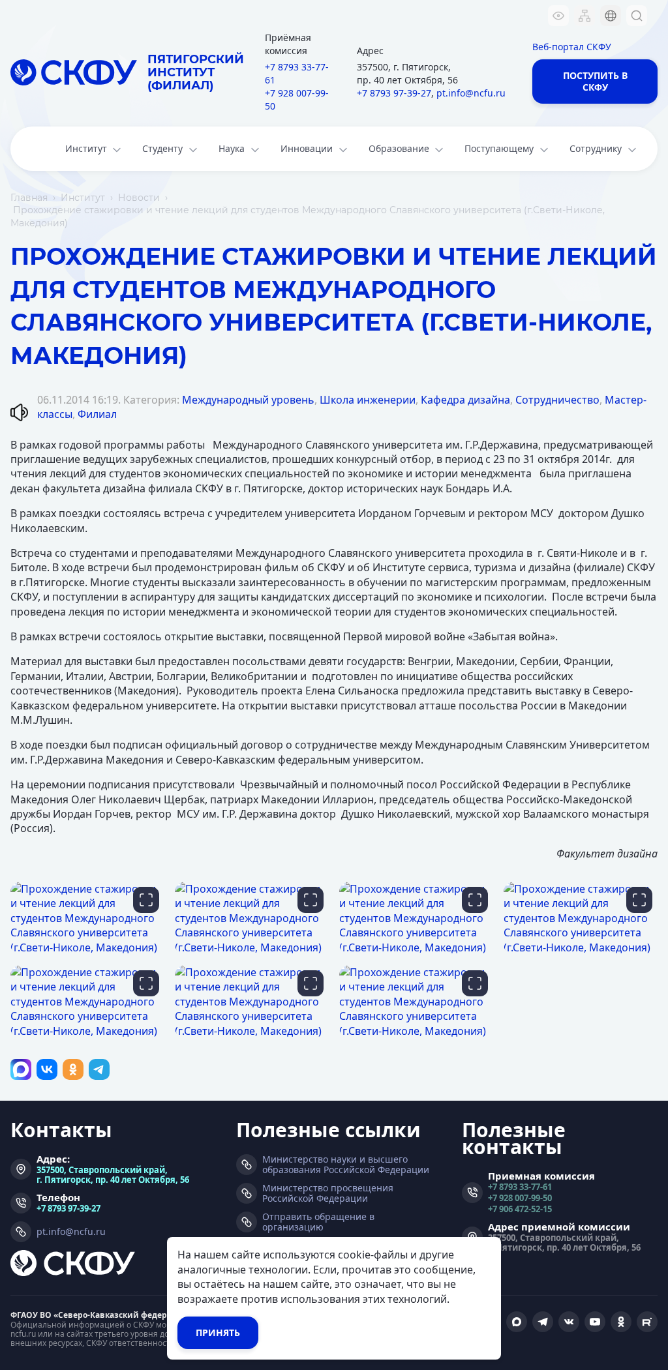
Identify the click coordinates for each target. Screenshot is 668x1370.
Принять (218, 1332)
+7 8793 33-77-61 (297, 73)
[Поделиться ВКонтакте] (47, 1069)
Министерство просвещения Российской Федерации (327, 1193)
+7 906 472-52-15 (520, 1208)
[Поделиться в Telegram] (99, 1069)
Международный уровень (248, 400)
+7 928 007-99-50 (297, 99)
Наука (232, 148)
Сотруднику (595, 148)
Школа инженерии (368, 400)
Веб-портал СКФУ (571, 46)
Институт (86, 148)
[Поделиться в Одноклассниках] (73, 1069)
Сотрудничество (557, 400)
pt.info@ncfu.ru (471, 93)
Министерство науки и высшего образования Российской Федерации (345, 1164)
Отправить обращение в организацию (318, 1222)
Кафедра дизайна (465, 400)
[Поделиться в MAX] (20, 1069)
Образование (399, 148)
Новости (139, 197)
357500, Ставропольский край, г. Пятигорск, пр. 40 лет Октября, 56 (113, 1174)
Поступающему (499, 148)
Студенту (162, 148)
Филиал (97, 414)
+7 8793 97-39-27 (394, 93)
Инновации (307, 148)
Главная (29, 197)
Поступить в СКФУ (595, 81)
